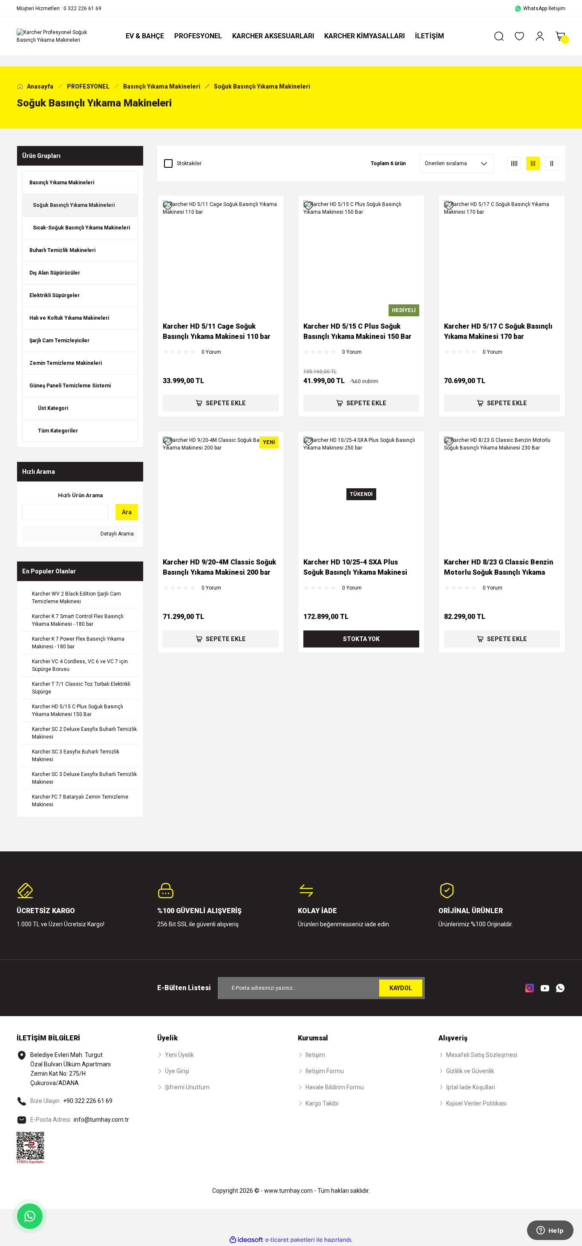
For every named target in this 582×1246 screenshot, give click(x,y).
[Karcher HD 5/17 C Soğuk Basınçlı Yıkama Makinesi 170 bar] (502, 258)
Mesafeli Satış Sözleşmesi (481, 1054)
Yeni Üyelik (179, 1054)
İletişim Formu (324, 1071)
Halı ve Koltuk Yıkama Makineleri (69, 318)
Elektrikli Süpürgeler (54, 295)
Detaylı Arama (116, 534)
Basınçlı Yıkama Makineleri (61, 183)
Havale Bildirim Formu (334, 1087)
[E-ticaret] (290, 1239)
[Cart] (560, 36)
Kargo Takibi (321, 1103)
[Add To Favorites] (168, 206)
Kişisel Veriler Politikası (476, 1103)
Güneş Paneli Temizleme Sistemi (70, 386)
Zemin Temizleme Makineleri (65, 363)
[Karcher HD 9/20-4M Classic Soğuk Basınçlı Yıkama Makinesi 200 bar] (221, 494)
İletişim (315, 1054)
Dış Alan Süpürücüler (54, 273)
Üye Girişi (177, 1071)
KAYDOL (400, 988)
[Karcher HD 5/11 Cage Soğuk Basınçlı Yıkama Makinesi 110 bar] (221, 258)
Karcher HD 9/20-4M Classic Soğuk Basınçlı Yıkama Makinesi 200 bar (219, 567)
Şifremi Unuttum (187, 1087)
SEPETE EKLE (226, 403)
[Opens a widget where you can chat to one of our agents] (550, 1231)
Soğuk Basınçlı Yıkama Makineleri (262, 86)
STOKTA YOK (361, 639)
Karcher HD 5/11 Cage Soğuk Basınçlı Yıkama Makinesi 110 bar (217, 331)
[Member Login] (540, 36)
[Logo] (57, 36)
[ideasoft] (246, 1240)
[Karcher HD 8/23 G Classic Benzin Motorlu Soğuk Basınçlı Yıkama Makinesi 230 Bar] (502, 494)
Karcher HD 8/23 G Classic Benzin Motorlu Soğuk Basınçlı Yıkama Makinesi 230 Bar (498, 568)
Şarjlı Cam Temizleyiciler (59, 341)
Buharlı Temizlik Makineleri (62, 250)
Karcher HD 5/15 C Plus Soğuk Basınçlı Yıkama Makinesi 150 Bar (357, 331)
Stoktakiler (189, 163)
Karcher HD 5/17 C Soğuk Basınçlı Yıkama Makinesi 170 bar (498, 331)
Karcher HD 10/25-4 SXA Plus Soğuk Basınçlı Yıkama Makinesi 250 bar (355, 568)
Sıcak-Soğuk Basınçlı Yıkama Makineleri (81, 228)
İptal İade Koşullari (470, 1087)
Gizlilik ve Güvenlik (470, 1071)
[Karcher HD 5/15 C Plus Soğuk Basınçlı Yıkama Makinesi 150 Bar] (361, 258)
